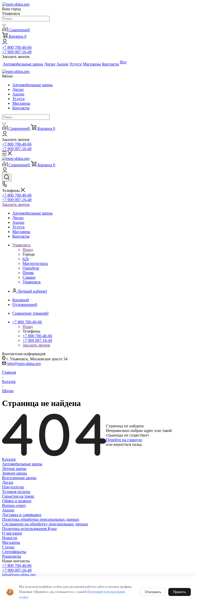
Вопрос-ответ (14, 505)
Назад (28, 249)
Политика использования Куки (29, 528)
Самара (29, 277)
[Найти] (4, 25)
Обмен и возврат (17, 501)
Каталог (9, 459)
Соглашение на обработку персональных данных (45, 524)
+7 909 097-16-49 (17, 52)
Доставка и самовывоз (21, 515)
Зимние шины (14, 473)
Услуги (18, 98)
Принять (179, 592)
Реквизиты (11, 556)
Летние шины (14, 468)
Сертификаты (14, 551)
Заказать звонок (16, 204)
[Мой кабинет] (4, 43)
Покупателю (13, 487)
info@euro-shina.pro (24, 363)
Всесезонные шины (19, 478)
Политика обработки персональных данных (40, 519)
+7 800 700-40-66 (17, 47)
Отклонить (153, 592)
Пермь (28, 273)
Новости (9, 538)
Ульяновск (32, 282)
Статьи (8, 547)
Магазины (21, 103)
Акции (18, 94)
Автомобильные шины (32, 85)
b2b (26, 259)
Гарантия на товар (18, 496)
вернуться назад (128, 444)
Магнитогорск (35, 263)
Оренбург (31, 268)
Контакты (20, 108)
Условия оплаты (16, 491)
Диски (18, 89)
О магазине (12, 533)
